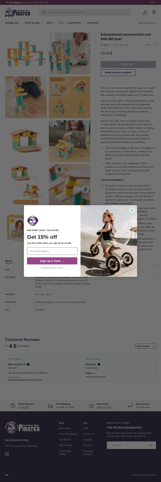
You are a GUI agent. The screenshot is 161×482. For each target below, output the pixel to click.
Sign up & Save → (52, 261)
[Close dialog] (132, 210)
